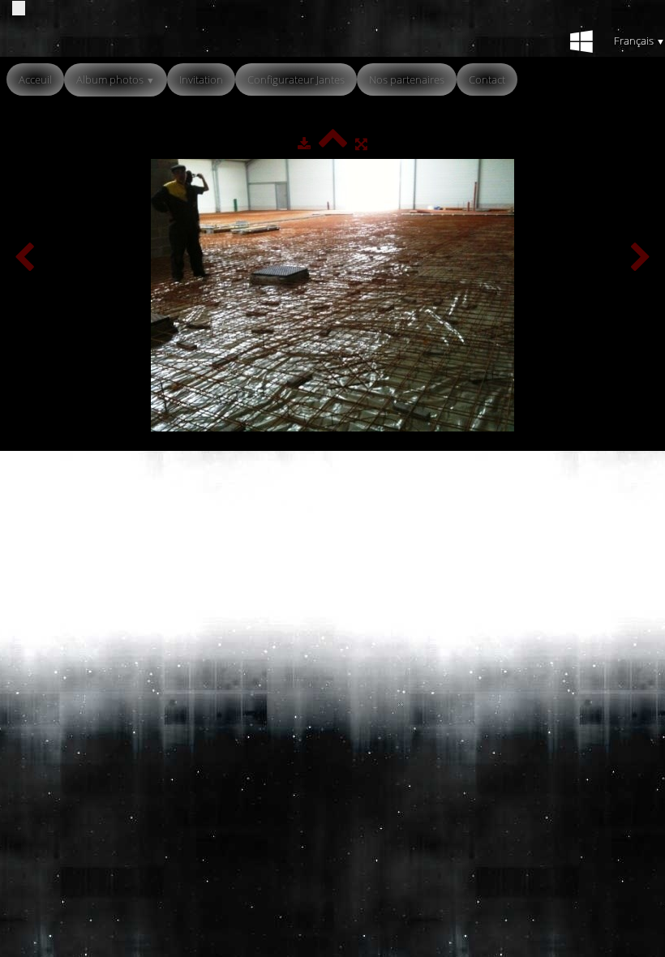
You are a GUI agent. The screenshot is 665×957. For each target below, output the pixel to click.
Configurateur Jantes (296, 79)
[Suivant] (640, 258)
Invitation (201, 79)
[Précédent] (24, 258)
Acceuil (35, 79)
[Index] (333, 143)
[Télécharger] (304, 143)
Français (639, 40)
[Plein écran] (361, 143)
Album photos (115, 79)
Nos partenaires (406, 79)
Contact (487, 79)
